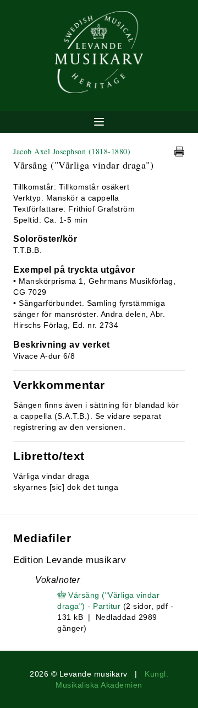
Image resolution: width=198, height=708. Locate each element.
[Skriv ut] (179, 151)
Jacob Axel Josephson (71, 151)
